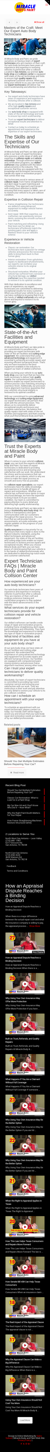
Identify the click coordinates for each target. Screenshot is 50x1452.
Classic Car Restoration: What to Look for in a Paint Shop (22, 799)
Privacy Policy (24, 1440)
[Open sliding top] (47, 2)
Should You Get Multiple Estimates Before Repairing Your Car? (23, 791)
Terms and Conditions (17, 871)
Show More (34, 926)
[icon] (29, 1444)
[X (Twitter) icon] (24, 1444)
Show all (40, 22)
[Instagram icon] (26, 1444)
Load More (25, 1420)
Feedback (11, 866)
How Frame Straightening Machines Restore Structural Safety (24, 822)
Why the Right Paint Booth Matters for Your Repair (23, 814)
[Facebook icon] (21, 1444)
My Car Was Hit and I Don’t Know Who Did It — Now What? (22, 806)
